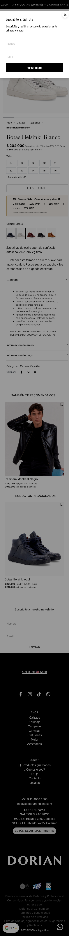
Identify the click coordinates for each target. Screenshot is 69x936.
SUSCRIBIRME (34, 68)
